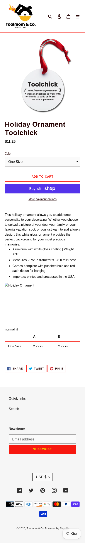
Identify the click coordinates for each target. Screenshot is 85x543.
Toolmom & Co (35, 528)
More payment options (43, 199)
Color (8, 153)
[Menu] (77, 16)
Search (14, 409)
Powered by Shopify (57, 528)
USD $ (41, 477)
